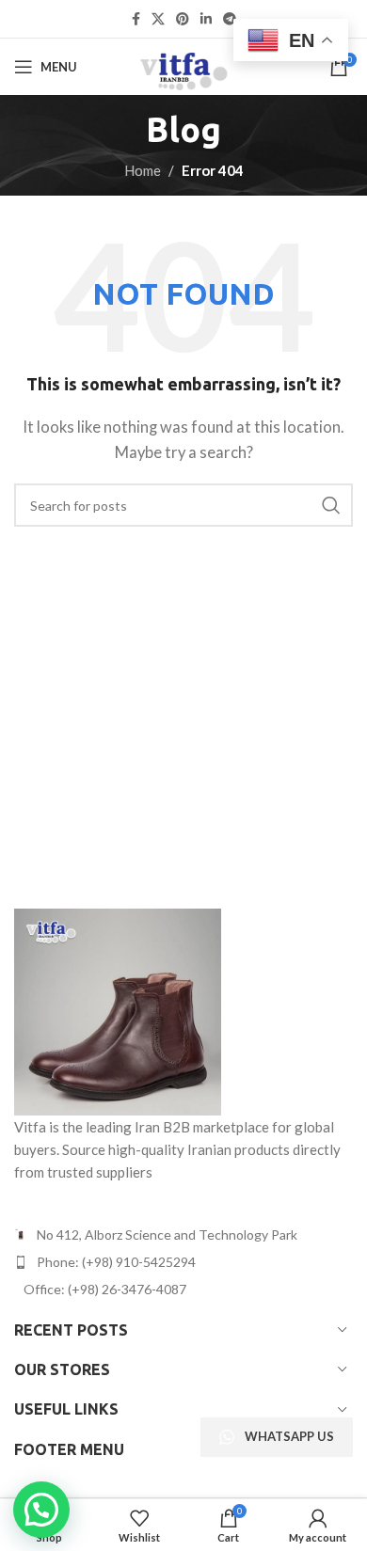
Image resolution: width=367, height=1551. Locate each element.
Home (142, 170)
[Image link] (117, 1009)
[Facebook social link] (136, 19)
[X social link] (158, 19)
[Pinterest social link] (182, 19)
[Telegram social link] (229, 19)
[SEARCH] (331, 505)
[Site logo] (183, 64)
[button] (41, 1509)
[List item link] (183, 1262)
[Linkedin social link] (206, 19)
